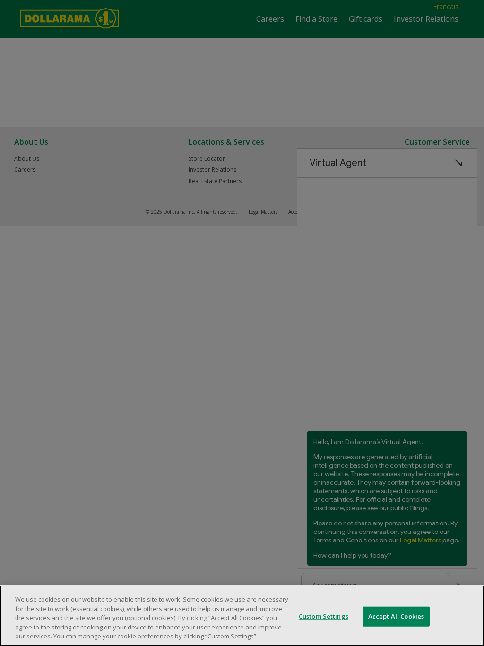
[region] (242, 615)
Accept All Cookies (396, 616)
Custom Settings (323, 616)
